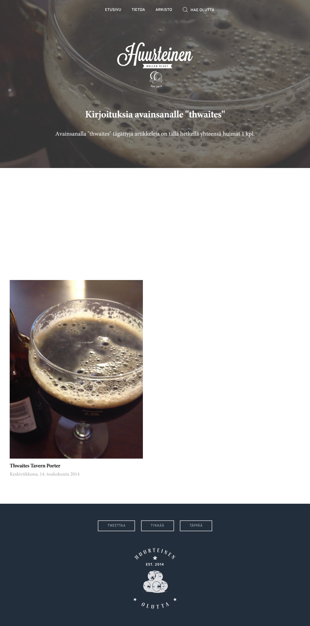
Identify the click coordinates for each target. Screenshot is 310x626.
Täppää (196, 526)
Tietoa (138, 10)
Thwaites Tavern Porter (35, 466)
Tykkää (157, 526)
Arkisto (164, 10)
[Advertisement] (155, 219)
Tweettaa (116, 526)
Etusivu (113, 10)
